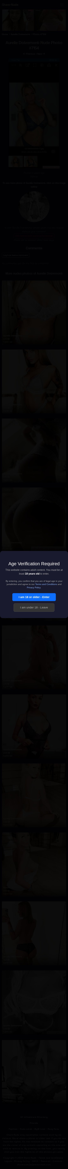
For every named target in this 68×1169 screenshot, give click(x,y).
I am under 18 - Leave (34, 607)
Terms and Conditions (46, 584)
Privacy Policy (33, 587)
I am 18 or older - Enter (34, 597)
